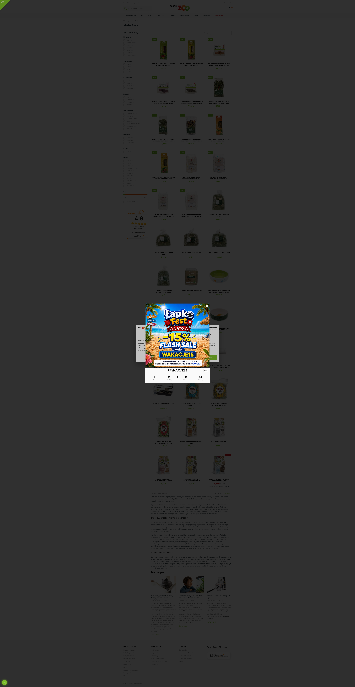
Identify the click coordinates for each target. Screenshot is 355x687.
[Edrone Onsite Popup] (177, 343)
